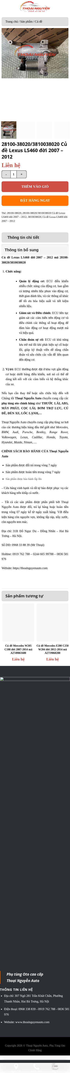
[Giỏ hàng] (64, 7)
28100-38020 (14, 213)
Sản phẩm (26, 21)
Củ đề (38, 21)
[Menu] (5, 7)
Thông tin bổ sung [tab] (21, 250)
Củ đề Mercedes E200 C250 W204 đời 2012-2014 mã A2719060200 (53, 649)
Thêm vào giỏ (35, 187)
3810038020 (34, 217)
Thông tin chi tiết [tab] (23, 237)
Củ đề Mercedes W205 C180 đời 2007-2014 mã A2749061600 (18, 649)
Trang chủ (11, 21)
